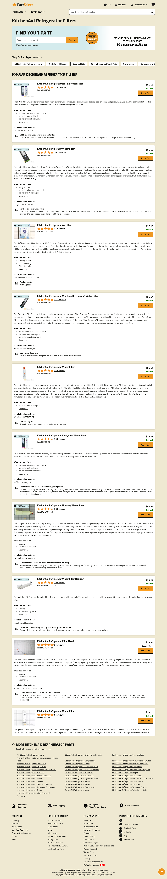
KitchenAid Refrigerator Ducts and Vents (81, 766)
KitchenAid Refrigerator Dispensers (31, 763)
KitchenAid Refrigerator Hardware (79, 772)
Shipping (15, 820)
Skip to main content (83, 35)
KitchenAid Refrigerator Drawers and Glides (130, 763)
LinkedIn (127, 832)
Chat (109, 4)
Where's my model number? (27, 45)
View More (37, 57)
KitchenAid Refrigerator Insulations (127, 775)
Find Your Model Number (58, 845)
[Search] (152, 12)
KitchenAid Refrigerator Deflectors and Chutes (131, 760)
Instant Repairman (55, 823)
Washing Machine (55, 842)
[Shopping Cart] (153, 4)
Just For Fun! (129, 839)
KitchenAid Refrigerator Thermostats (80, 787)
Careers (87, 833)
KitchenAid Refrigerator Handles (30, 772)
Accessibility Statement (93, 861)
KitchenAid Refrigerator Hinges (125, 772)
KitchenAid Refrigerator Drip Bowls (31, 766)
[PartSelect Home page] (22, 4)
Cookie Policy (89, 839)
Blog (125, 835)
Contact (15, 836)
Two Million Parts (91, 826)
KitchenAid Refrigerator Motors (30, 781)
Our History (88, 823)
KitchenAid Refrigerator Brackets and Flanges (83, 755)
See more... (23, 122)
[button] (20, 12)
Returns (15, 823)
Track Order (17, 826)
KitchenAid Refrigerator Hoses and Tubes (34, 775)
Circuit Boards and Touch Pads (104, 63)
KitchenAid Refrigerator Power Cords (127, 781)
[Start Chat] (161, 871)
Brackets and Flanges (58, 63)
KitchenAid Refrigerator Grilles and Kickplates (131, 769)
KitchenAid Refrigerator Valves (77, 790)
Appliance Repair (55, 820)
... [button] (35, 494)
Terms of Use (89, 852)
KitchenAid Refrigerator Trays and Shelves (129, 787)
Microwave (52, 833)
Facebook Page (130, 828)
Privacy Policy (89, 836)
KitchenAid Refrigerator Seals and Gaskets (34, 784)
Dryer (50, 829)
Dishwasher (53, 826)
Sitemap (87, 858)
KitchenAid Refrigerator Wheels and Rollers (130, 790)
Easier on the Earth (92, 829)
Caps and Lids (79, 63)
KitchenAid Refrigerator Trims (29, 790)
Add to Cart (145, 93)
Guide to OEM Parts (56, 849)
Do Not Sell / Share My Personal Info (99, 845)
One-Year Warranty (20, 829)
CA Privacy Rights (91, 842)
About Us (87, 820)
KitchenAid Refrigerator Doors (77, 763)
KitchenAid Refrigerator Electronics (127, 766)
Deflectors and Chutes (150, 63)
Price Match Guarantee (21, 833)
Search (72, 40)
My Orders (122, 4)
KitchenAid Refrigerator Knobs (29, 778)
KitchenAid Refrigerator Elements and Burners (36, 769)
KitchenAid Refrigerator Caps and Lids (128, 755)
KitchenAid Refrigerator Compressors (80, 760)
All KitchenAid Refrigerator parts (28, 63)
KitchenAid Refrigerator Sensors (78, 784)
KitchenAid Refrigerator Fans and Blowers (82, 769)
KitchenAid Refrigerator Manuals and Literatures (132, 778)
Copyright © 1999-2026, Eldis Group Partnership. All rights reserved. (83, 874)
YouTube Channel (131, 824)
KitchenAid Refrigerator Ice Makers (79, 775)
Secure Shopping (90, 855)
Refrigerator (53, 839)
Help (14, 839)
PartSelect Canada (91, 865)
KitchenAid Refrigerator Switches (126, 784)
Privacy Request (90, 849)
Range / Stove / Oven (57, 836)
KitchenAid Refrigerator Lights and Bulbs (82, 778)
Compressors (128, 63)
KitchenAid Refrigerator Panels (77, 781)
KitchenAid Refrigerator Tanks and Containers (36, 787)
